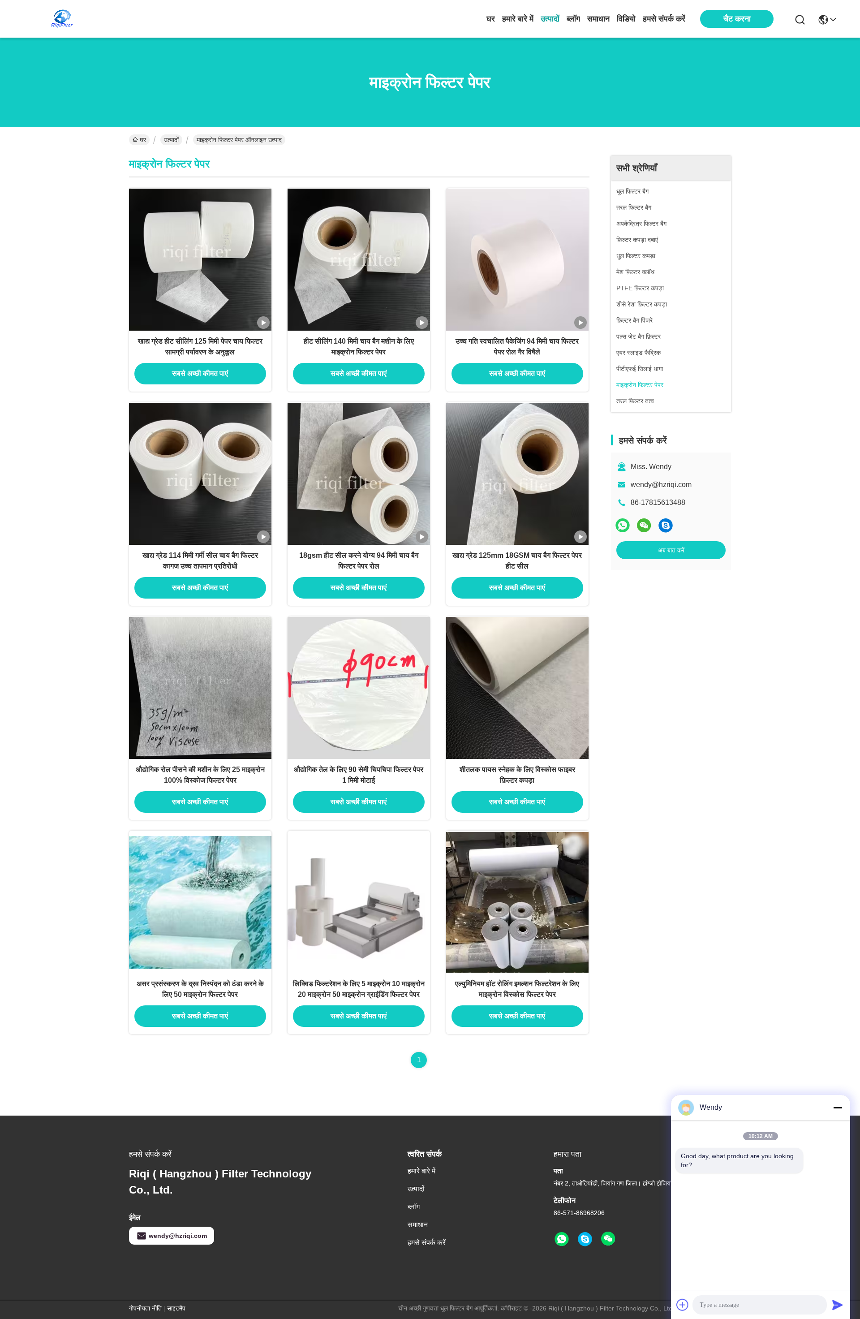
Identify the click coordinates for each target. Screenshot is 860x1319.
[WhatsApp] (623, 525)
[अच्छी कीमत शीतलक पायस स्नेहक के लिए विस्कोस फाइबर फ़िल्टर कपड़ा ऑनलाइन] (517, 687)
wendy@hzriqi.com (661, 484)
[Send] (837, 1305)
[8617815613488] (562, 1239)
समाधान (598, 18)
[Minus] (837, 1107)
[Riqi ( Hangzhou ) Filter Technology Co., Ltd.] (61, 19)
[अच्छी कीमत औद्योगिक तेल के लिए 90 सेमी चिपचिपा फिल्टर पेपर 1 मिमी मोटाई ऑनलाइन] (359, 687)
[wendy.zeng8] (666, 525)
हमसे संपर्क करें (664, 18)
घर (490, 18)
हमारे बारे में (517, 18)
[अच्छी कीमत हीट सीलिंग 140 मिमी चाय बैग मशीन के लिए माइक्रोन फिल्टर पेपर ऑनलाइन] (359, 259)
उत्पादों (550, 18)
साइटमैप (176, 1308)
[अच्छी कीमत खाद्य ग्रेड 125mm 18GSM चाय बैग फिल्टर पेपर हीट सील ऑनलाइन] (517, 473)
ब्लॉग (573, 18)
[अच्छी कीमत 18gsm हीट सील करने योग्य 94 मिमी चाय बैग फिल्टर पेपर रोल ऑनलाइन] (359, 473)
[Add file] (682, 1305)
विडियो (626, 18)
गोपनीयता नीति (145, 1308)
